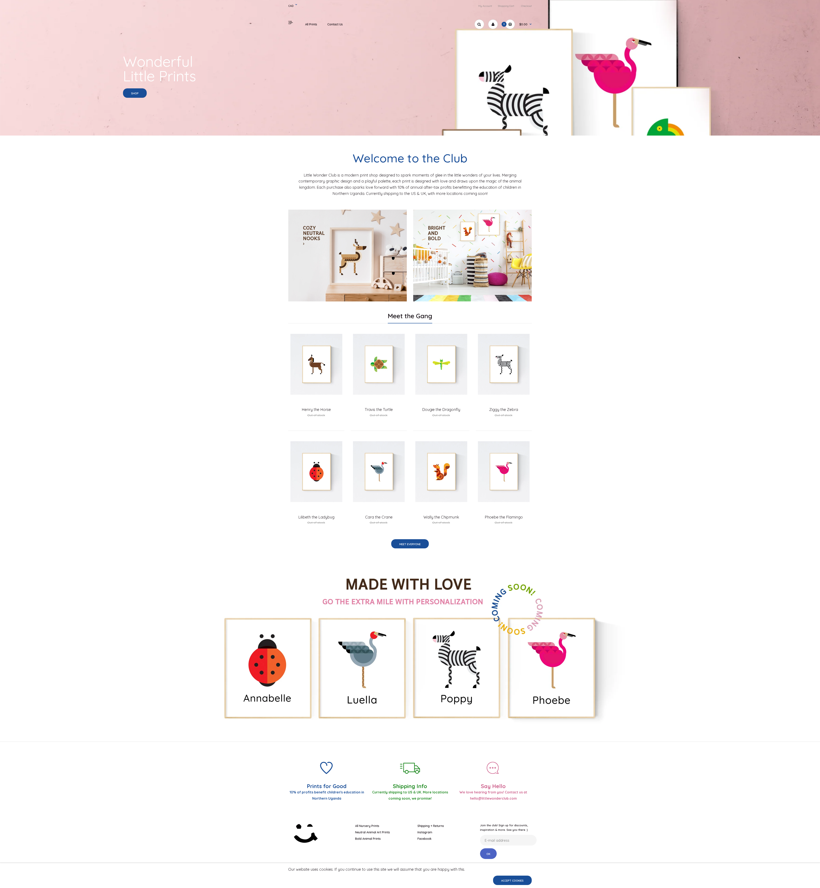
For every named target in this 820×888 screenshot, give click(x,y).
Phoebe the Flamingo (504, 517)
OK (488, 854)
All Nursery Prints (367, 826)
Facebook (424, 839)
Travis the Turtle (379, 409)
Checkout (526, 5)
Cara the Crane (378, 517)
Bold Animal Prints (368, 839)
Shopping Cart (506, 5)
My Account (485, 5)
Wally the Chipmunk (441, 517)
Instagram (424, 832)
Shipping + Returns (430, 826)
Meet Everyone (410, 544)
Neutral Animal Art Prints (372, 832)
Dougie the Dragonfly (441, 409)
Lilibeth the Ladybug (316, 517)
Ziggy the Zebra (503, 409)
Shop (135, 93)
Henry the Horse (316, 409)
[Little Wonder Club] (292, 23)
